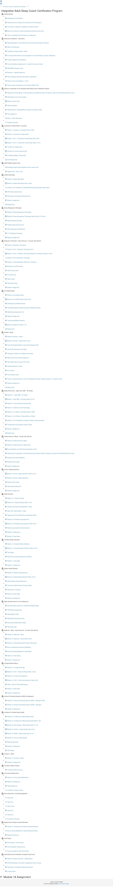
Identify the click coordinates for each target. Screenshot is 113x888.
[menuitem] (1, 4)
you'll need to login (63, 883)
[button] (1, 1)
